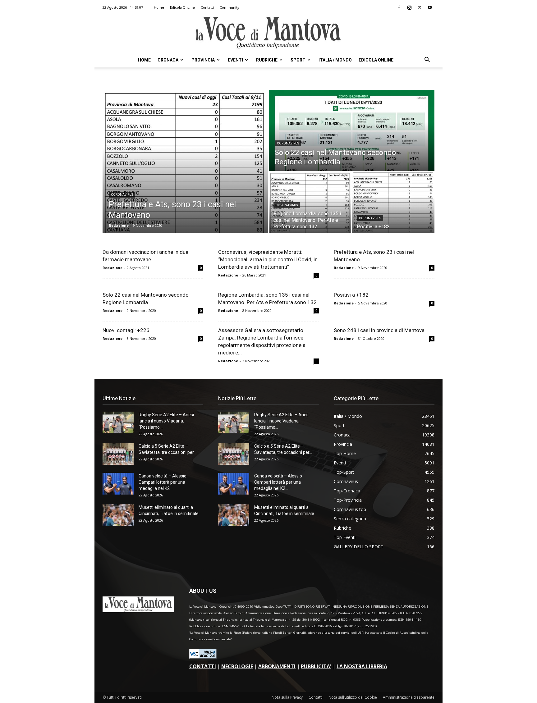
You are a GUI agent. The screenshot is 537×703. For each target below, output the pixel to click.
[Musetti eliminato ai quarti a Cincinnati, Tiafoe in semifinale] (118, 515)
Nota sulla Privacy (287, 697)
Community (229, 7)
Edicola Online (376, 59)
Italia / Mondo (335, 59)
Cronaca (168, 59)
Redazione (119, 225)
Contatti (207, 7)
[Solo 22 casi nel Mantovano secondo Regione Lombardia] (351, 130)
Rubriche (267, 59)
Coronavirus (122, 194)
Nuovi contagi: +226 (126, 330)
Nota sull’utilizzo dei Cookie (352, 697)
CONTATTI (202, 666)
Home (159, 7)
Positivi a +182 (351, 295)
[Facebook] (399, 7)
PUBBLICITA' (316, 666)
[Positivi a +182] (393, 202)
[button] (427, 60)
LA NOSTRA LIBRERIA (362, 666)
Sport (298, 59)
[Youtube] (429, 7)
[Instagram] (409, 7)
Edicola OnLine (182, 7)
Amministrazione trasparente (408, 697)
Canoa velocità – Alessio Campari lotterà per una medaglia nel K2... (162, 482)
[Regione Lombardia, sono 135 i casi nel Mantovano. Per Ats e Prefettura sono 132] (310, 202)
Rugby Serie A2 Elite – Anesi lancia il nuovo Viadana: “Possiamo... (166, 421)
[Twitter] (419, 7)
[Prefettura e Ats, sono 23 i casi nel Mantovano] (185, 161)
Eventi (235, 59)
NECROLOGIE (237, 666)
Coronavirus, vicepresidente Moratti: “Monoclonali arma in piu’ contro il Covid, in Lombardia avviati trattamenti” (268, 259)
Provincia (203, 59)
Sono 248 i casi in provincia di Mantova (379, 330)
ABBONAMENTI (277, 666)
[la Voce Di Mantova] (268, 33)
